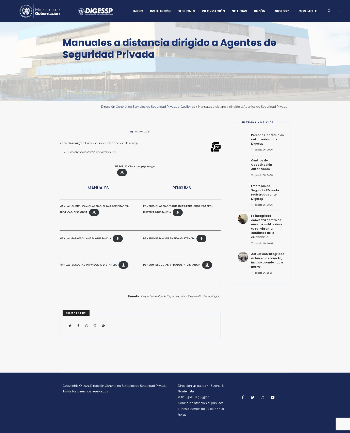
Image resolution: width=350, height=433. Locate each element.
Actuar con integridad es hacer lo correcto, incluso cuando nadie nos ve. (267, 260)
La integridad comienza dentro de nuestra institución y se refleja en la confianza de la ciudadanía (266, 226)
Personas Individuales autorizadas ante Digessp (267, 139)
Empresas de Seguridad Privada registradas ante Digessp (265, 192)
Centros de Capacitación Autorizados (261, 164)
